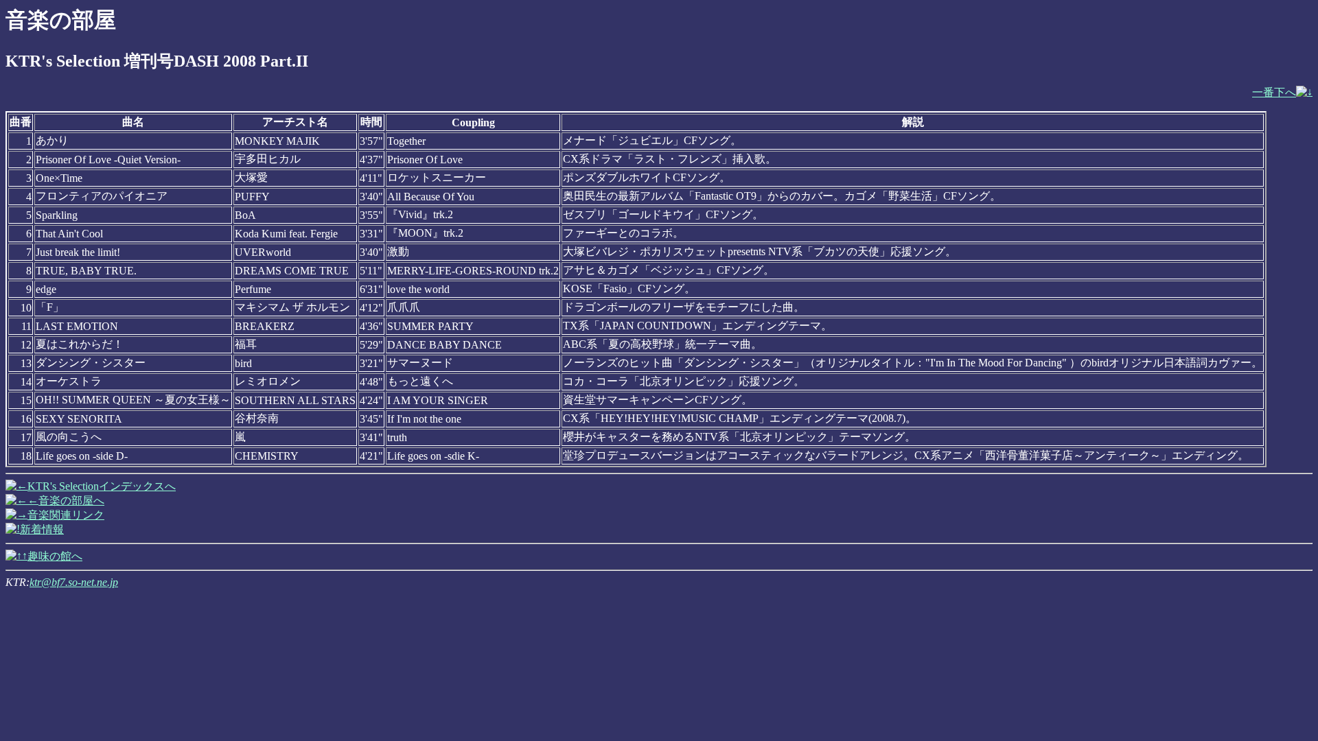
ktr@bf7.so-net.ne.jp (74, 582)
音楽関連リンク (65, 515)
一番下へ (1274, 92)
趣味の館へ (54, 556)
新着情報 (42, 529)
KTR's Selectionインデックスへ (101, 486)
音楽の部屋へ (71, 500)
